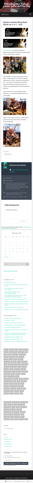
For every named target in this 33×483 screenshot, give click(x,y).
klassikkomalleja (15, 411)
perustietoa (6, 416)
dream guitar (14, 184)
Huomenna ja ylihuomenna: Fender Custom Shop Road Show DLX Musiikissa (16, 193)
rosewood (26, 378)
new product (24, 371)
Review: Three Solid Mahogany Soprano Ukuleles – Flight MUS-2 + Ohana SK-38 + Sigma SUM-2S (16, 334)
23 (5, 251)
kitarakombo (25, 364)
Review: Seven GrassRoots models (12, 318)
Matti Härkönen (16, 186)
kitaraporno (6, 366)
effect (10, 354)
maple (11, 369)
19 (16, 248)
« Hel (5, 257)
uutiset (18, 188)
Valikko (6, 14)
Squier (27, 187)
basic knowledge (24, 402)
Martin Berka (17, 369)
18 (13, 248)
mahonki (6, 369)
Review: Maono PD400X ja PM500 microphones (15, 299)
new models (17, 414)
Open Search (30, 14)
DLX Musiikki (21, 351)
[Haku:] (16, 264)
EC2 (26, 351)
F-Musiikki (21, 356)
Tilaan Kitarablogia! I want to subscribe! (16, 463)
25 (13, 251)
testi (24, 388)
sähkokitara (6, 419)
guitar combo (6, 361)
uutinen (14, 188)
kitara (5, 364)
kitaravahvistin (13, 366)
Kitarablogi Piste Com (10, 271)
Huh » (7, 257)
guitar (15, 359)
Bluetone (6, 351)
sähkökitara (6, 388)
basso (21, 349)
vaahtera (16, 393)
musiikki (18, 371)
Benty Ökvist (9, 183)
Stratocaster (6, 386)
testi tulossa (6, 391)
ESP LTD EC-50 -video (10, 320)
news (7, 187)
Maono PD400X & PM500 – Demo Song (14, 307)
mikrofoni (23, 369)
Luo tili (6, 437)
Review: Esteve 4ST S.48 (10, 282)
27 (20, 251)
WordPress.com (8, 446)
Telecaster (19, 388)
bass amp (10, 404)
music (13, 371)
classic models (7, 406)
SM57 (18, 381)
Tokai (12, 391)
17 (9, 248)
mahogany (24, 366)
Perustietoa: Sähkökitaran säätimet (13, 327)
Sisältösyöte (7, 441)
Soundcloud (24, 381)
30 (5, 254)
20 (20, 248)
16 (5, 248)
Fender (19, 184)
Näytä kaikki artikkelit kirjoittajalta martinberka (18, 171)
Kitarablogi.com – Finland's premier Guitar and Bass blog (16, 5)
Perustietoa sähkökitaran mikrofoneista (14, 322)
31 (9, 254)
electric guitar (22, 354)
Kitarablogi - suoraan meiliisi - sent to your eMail (15, 453)
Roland (20, 378)
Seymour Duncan (7, 381)
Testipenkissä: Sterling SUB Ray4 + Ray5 (14, 337)
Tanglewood (13, 388)
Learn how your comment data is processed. (16, 227)
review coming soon (8, 378)
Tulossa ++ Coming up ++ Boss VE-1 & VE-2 (16, 196)
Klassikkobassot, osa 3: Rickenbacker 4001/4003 (16, 341)
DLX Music (22, 183)
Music (5, 414)
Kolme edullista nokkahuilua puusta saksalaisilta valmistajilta (13, 292)
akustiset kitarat (16, 402)
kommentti (23, 221)
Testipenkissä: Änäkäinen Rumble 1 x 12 (14, 339)
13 (20, 245)
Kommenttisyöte (8, 444)
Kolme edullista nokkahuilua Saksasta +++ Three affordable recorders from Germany (15, 296)
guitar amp (20, 359)
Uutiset (11, 180)
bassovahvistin (21, 404)
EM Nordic (6, 356)
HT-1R (19, 361)
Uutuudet (21, 419)
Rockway (15, 378)
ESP (16, 356)
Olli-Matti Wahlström (14, 187)
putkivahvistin (11, 376)
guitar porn (14, 361)
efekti (5, 354)
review (17, 376)
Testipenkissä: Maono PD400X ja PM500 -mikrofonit (17, 301)
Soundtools (17, 383)
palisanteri (18, 373)
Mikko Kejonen (24, 186)
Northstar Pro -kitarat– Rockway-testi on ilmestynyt (16, 309)
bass (17, 349)
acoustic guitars (7, 402)
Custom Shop (15, 183)
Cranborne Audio (13, 351)
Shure (14, 381)
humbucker (24, 361)
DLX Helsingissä (7, 50)
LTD (19, 366)
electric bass (15, 354)
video (21, 393)
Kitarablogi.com (18, 364)
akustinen (12, 349)
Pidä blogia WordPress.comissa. (17, 478)
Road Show (22, 187)
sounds (11, 383)
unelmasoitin (9, 188)
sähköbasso (20, 386)
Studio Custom (13, 386)
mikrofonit (23, 411)
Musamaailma (7, 371)
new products (7, 373)
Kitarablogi (11, 364)
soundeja (6, 383)
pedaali (23, 373)
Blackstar (26, 349)
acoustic (6, 349)
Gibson (10, 359)
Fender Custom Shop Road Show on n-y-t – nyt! (15, 23)
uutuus (11, 393)
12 (16, 245)
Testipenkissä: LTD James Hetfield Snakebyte (15, 325)
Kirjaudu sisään (8, 439)
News (7, 180)
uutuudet (6, 393)
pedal (5, 376)
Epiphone (12, 356)
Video (26, 419)
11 (13, 245)
